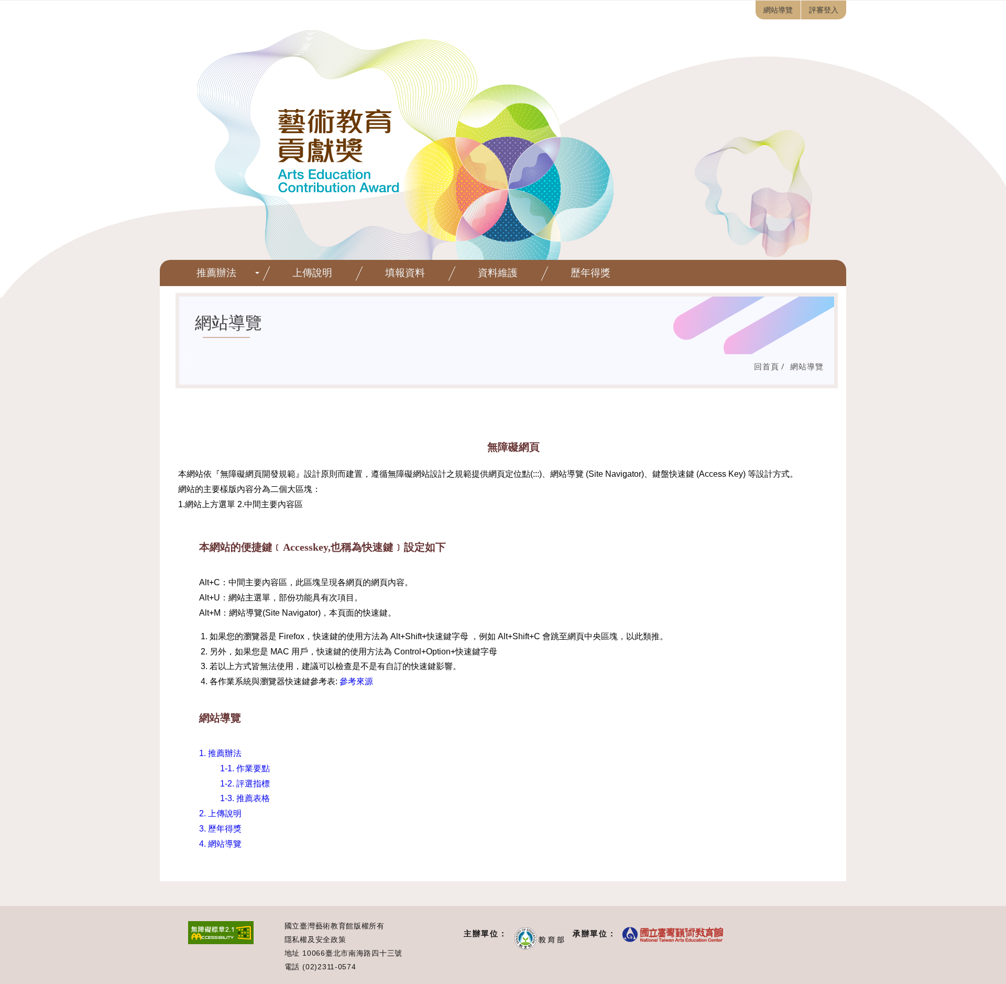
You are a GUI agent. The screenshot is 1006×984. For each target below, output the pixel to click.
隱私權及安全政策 (315, 939)
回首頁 (766, 366)
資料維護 (498, 272)
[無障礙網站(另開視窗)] (221, 941)
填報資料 (405, 272)
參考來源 (356, 681)
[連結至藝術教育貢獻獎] (503, 161)
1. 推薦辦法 (220, 753)
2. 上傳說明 (220, 813)
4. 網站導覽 (220, 843)
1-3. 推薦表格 (245, 798)
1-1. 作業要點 (245, 768)
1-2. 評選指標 (245, 783)
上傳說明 (312, 272)
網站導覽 (807, 366)
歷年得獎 (590, 272)
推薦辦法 (216, 272)
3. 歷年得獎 (220, 828)
